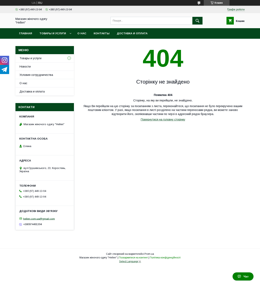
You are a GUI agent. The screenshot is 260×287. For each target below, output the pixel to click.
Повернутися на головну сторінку (163, 119)
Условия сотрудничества (36, 74)
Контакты (101, 33)
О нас (81, 33)
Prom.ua (149, 254)
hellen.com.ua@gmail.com (39, 218)
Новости (25, 66)
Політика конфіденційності (165, 257)
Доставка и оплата (132, 33)
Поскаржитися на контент (133, 257)
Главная (25, 33)
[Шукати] (197, 21)
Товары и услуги (52, 33)
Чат (246, 276)
